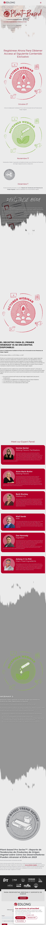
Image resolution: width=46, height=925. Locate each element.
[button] (40, 2)
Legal (32, 914)
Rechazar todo (32, 917)
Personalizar (20, 921)
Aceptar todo (20, 917)
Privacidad (28, 914)
